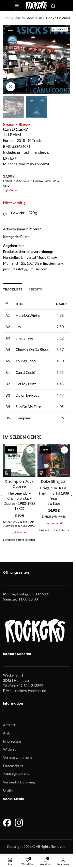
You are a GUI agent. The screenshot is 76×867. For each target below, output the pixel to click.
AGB (7, 733)
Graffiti (9, 790)
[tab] (12, 289)
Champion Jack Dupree (19, 484)
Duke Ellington (53, 481)
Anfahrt (9, 725)
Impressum (12, 741)
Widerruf (10, 749)
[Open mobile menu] (17, 5)
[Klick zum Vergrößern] (10, 86)
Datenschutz (13, 766)
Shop (6, 18)
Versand (14, 190)
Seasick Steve (16, 124)
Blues (24, 236)
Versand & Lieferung (19, 782)
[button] (7, 59)
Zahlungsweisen (16, 774)
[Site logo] (36, 5)
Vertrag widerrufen (18, 757)
